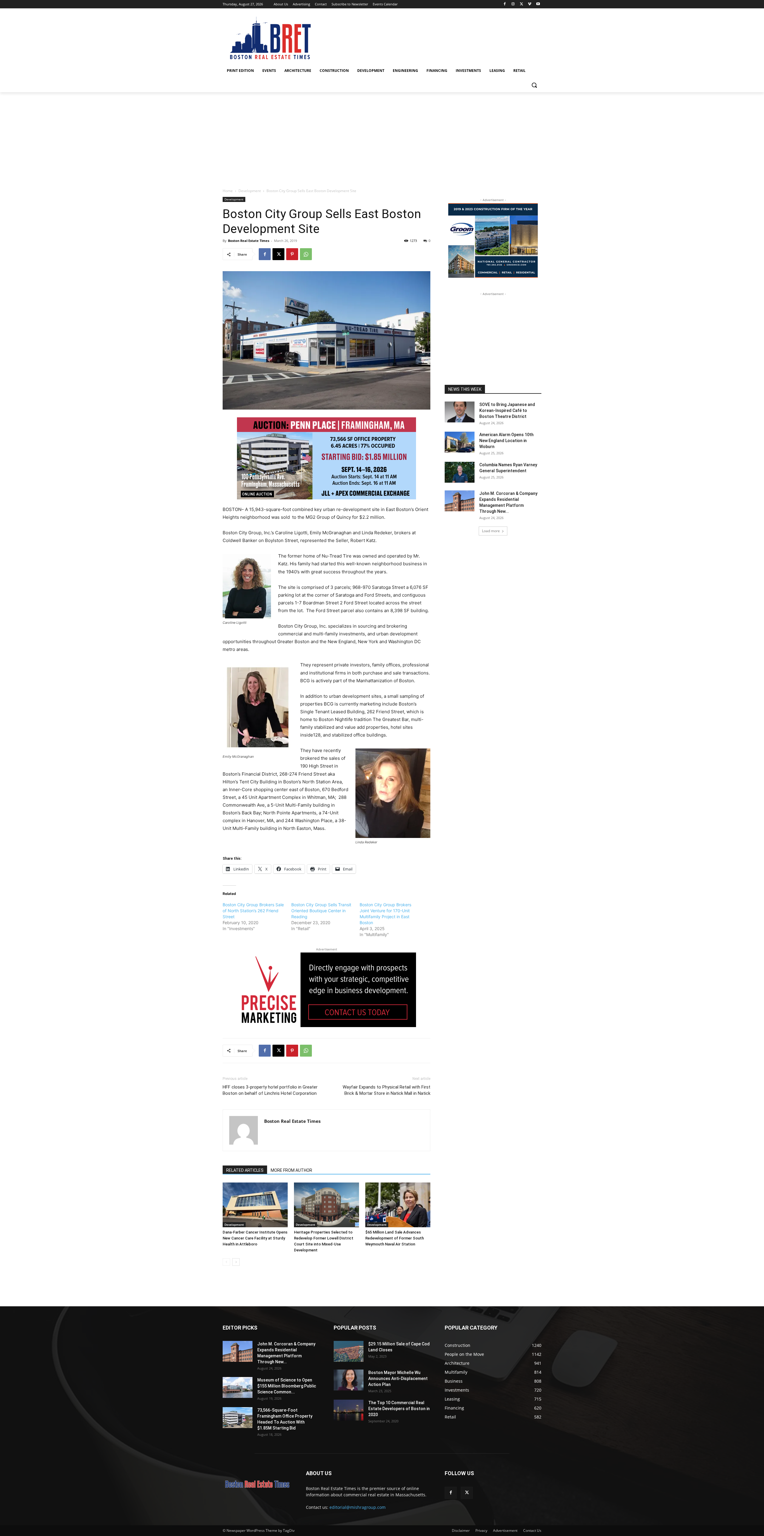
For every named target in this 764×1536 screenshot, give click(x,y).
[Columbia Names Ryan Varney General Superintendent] (460, 472)
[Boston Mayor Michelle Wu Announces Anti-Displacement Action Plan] (348, 1380)
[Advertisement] (382, 137)
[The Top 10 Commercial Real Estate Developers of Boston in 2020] (348, 1410)
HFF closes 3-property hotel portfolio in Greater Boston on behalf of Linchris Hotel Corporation (270, 1090)
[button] (534, 85)
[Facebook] (504, 4)
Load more (491, 530)
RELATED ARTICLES (245, 1170)
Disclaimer (461, 1530)
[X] (521, 4)
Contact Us (532, 1530)
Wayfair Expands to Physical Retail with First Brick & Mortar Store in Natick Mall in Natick (386, 1090)
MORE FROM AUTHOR (291, 1170)
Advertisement (505, 1530)
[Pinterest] (292, 254)
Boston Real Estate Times (248, 240)
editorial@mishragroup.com (357, 1507)
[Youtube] (538, 4)
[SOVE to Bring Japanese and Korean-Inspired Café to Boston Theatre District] (460, 412)
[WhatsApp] (306, 254)
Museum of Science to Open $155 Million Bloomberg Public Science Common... (286, 1386)
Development (249, 190)
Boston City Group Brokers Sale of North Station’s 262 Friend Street (253, 910)
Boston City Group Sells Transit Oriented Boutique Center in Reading (321, 910)
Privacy (481, 1530)
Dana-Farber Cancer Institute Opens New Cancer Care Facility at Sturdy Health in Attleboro (255, 1238)
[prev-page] (226, 1262)
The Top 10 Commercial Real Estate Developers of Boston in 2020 (399, 1408)
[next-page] (236, 1262)
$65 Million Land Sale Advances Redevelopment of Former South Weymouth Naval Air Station (394, 1238)
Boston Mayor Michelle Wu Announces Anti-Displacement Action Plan (398, 1378)
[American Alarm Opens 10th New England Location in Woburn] (460, 442)
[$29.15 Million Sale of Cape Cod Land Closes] (348, 1351)
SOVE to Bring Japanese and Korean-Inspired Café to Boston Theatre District (507, 410)
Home (228, 190)
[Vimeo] (529, 4)
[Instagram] (513, 4)
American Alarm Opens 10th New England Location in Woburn (506, 440)
